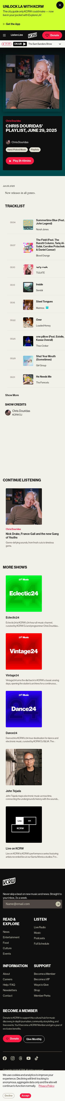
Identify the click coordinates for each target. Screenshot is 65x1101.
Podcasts (39, 938)
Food (6, 942)
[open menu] (5, 35)
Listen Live (17, 35)
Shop (37, 990)
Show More (12, 395)
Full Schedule (41, 943)
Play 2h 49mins (22, 160)
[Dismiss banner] (60, 5)
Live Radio (40, 927)
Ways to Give (41, 984)
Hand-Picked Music (16, 149)
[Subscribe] (58, 904)
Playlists (35, 149)
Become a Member (44, 973)
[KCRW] (9, 884)
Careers (7, 979)
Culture (7, 948)
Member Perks (42, 995)
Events (7, 953)
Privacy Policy (46, 1085)
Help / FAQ (9, 984)
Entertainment (11, 937)
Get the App (13, 24)
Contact (7, 995)
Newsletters (10, 990)
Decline (8, 1095)
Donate (54, 35)
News (6, 931)
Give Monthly (34, 1039)
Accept (25, 1095)
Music (37, 932)
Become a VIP (42, 979)
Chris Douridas (13, 529)
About (6, 973)
